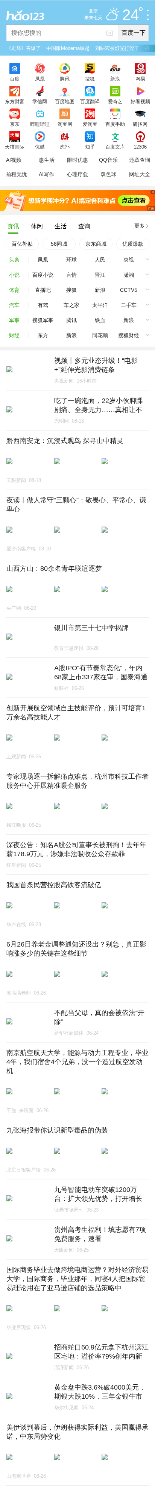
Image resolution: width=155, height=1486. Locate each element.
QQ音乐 (108, 160)
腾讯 (65, 78)
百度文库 (115, 146)
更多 (139, 226)
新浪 (115, 78)
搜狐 (90, 78)
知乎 (90, 146)
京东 (15, 124)
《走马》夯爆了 (23, 48)
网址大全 (139, 174)
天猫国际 (14, 146)
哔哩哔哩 (40, 124)
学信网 (39, 101)
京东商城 (95, 244)
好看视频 (140, 101)
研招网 (140, 124)
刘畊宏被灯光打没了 (117, 48)
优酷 (40, 146)
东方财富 (14, 101)
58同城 (59, 244)
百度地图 (64, 101)
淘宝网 (65, 124)
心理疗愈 (77, 174)
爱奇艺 (115, 101)
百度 (15, 78)
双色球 (108, 174)
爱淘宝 (90, 124)
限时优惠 (77, 160)
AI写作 (46, 174)
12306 (140, 146)
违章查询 (139, 160)
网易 (140, 78)
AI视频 (13, 160)
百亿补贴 (22, 244)
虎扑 (65, 146)
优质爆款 (132, 244)
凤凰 (40, 78)
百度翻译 (90, 101)
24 (130, 15)
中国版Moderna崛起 (68, 48)
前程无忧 (16, 174)
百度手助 (115, 124)
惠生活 (47, 160)
